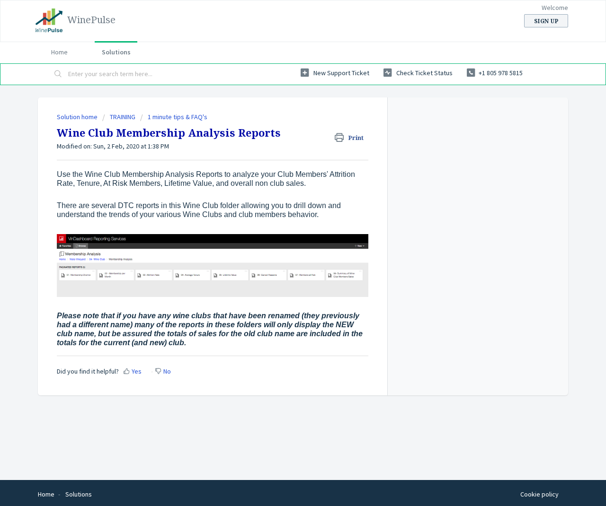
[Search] (58, 74)
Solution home (78, 117)
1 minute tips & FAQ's (177, 117)
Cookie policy (539, 494)
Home (59, 52)
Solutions (116, 52)
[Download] (285, 128)
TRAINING (122, 117)
